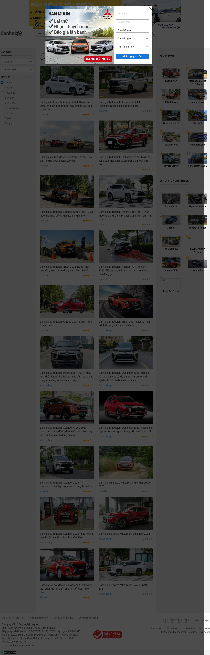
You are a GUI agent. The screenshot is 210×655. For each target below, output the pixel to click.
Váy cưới (205, 632)
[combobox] (132, 30)
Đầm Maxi (204, 628)
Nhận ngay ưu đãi (132, 56)
